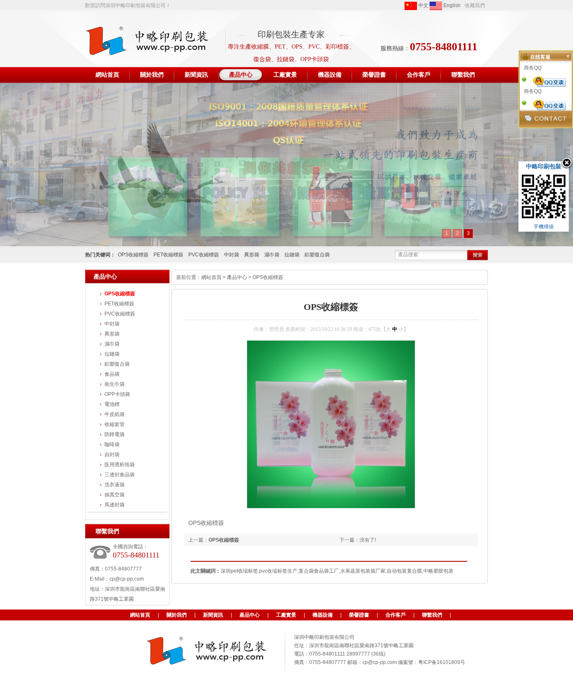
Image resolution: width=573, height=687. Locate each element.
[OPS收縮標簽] (331, 506)
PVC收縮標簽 (203, 255)
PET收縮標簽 (168, 255)
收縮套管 (114, 424)
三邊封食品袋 (119, 475)
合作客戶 (395, 615)
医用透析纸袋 (119, 464)
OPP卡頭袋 (117, 394)
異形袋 (251, 255)
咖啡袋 (112, 444)
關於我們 (177, 615)
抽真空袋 (114, 495)
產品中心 (237, 277)
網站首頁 (211, 277)
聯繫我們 (432, 615)
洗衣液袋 (114, 485)
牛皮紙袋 (114, 414)
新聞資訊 (213, 615)
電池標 (112, 404)
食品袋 (112, 374)
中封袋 (231, 255)
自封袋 (112, 454)
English (451, 5)
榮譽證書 (359, 615)
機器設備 (323, 615)
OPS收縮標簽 (133, 255)
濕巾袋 (271, 255)
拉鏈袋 (292, 255)
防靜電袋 (114, 434)
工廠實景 (286, 615)
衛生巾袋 (114, 384)
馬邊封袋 (114, 505)
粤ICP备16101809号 (441, 662)
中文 (422, 5)
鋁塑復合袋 (317, 255)
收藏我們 (475, 5)
